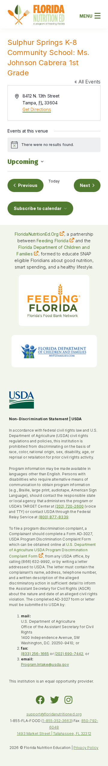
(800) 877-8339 (53, 517)
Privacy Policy (86, 747)
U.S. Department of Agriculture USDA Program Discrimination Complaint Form (52, 550)
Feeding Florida (52, 240)
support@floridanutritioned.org (54, 714)
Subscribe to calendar (38, 208)
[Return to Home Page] (36, 15)
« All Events (87, 82)
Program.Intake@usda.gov (45, 664)
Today (54, 181)
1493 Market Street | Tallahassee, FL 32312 (54, 733)
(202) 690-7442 (69, 653)
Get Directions (36, 109)
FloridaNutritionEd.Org (37, 234)
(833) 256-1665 (35, 653)
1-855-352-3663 (57, 720)
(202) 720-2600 (69, 506)
